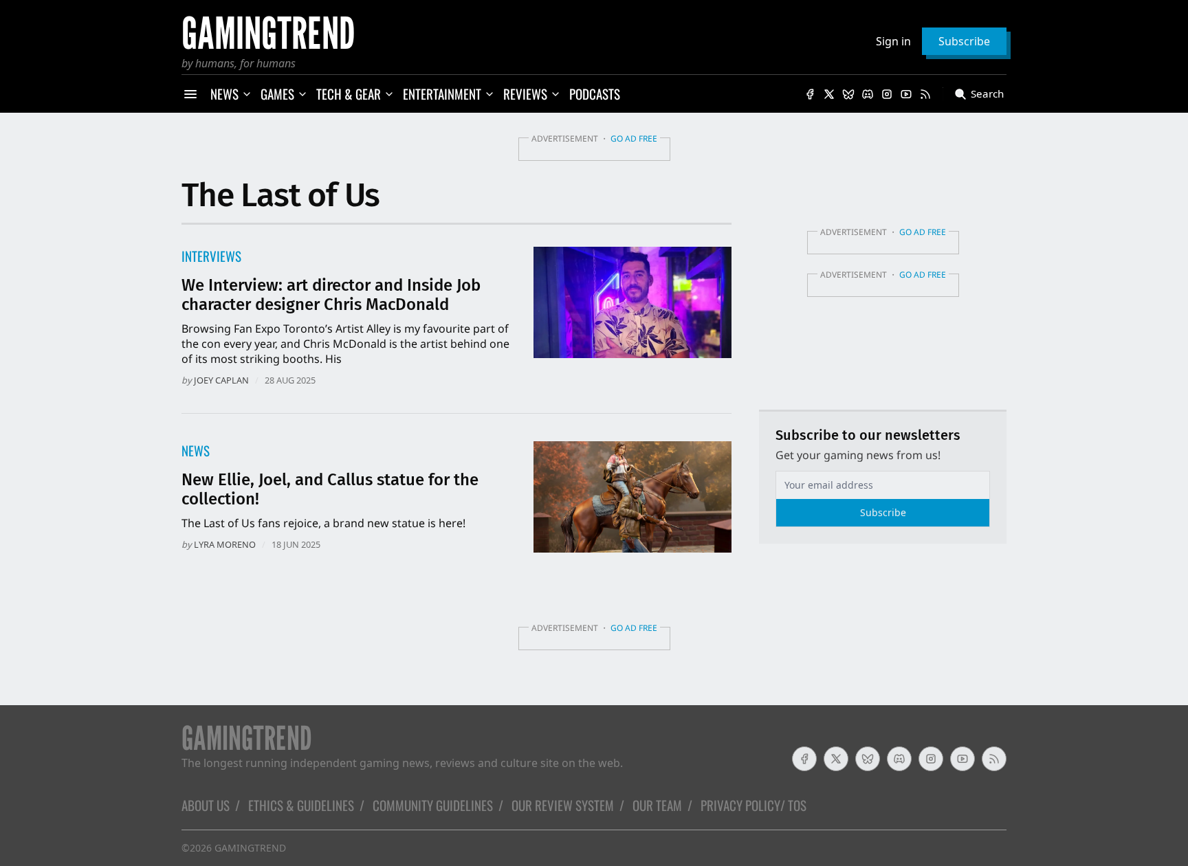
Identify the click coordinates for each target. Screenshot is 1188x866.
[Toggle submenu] (246, 94)
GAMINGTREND (250, 847)
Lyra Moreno (225, 544)
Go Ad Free (633, 138)
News (196, 450)
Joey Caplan (221, 380)
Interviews (211, 256)
